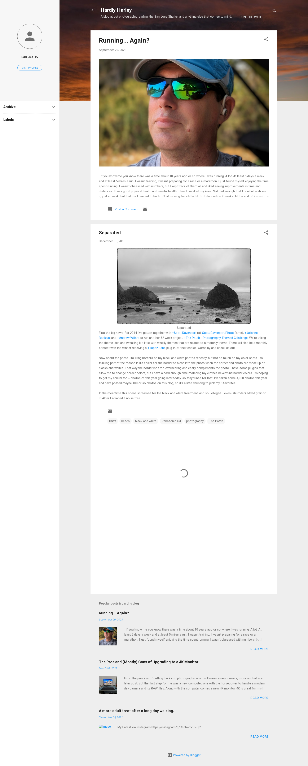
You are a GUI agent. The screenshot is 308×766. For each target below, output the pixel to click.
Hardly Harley (116, 10)
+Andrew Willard (128, 338)
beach (125, 421)
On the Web (251, 17)
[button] (266, 40)
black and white (145, 421)
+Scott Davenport (184, 333)
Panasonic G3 (171, 421)
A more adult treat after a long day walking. (136, 711)
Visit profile (30, 67)
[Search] (274, 11)
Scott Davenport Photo (218, 333)
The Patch (216, 421)
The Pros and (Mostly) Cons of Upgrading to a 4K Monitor (148, 662)
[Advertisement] (184, 554)
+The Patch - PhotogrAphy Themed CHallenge (216, 338)
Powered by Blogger (186, 755)
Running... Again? (124, 40)
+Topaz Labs (157, 348)
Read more (259, 649)
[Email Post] (145, 211)
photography (195, 421)
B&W (112, 421)
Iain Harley (29, 57)
